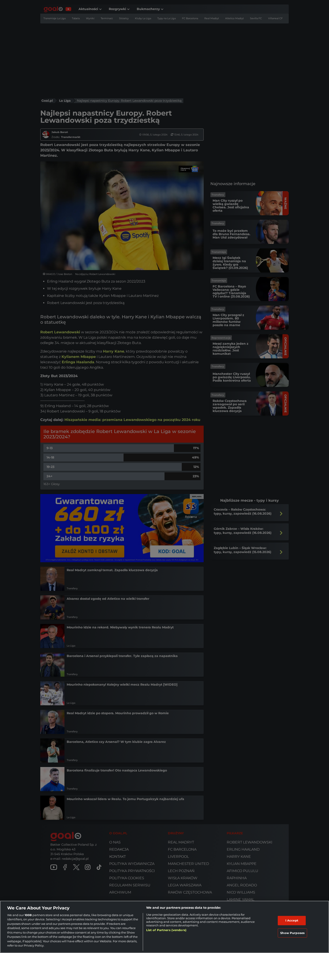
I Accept (291, 920)
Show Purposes (292, 932)
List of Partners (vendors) (166, 930)
